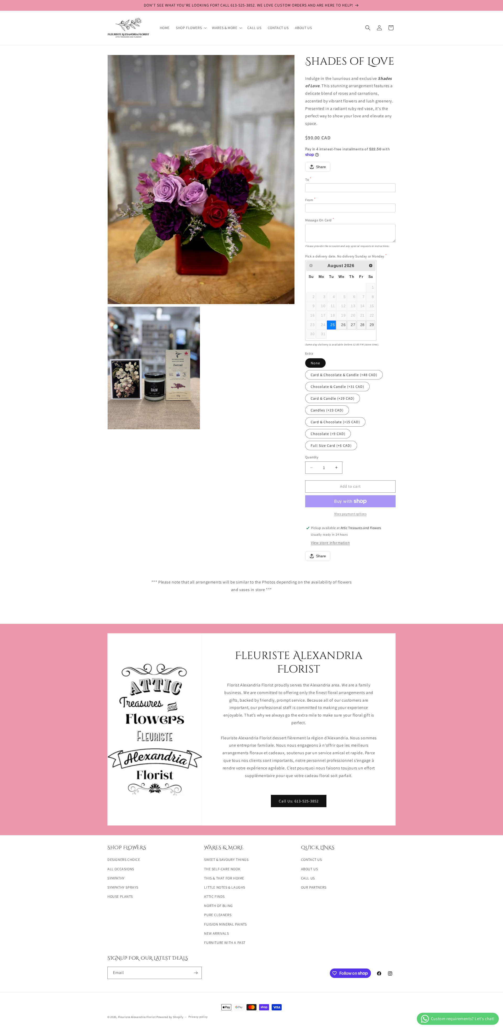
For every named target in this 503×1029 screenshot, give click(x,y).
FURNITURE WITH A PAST (224, 942)
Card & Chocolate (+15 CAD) (335, 422)
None (315, 363)
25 (332, 325)
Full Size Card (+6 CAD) (331, 445)
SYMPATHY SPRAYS (122, 887)
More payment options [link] (350, 514)
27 (353, 325)
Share (321, 167)
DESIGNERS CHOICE (123, 859)
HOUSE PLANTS (120, 896)
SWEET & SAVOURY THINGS (226, 859)
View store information (330, 542)
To (308, 179)
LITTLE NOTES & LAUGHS (224, 887)
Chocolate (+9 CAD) (328, 433)
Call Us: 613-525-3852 (299, 801)
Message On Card (319, 220)
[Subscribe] (195, 973)
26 (343, 325)
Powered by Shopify (169, 1017)
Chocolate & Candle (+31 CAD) (337, 386)
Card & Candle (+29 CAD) (332, 398)
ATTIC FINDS (214, 896)
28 (362, 325)
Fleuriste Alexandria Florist (137, 1017)
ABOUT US (309, 869)
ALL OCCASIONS (120, 869)
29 (372, 325)
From (310, 200)
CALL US (308, 878)
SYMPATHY (116, 878)
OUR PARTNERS (313, 887)
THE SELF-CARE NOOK (222, 869)
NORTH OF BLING (218, 905)
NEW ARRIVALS (216, 933)
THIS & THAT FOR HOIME (224, 878)
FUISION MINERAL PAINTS (225, 924)
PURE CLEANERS (217, 914)
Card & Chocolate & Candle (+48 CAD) (344, 374)
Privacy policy (198, 1017)
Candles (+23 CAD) (327, 410)
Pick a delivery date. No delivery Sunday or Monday (345, 256)
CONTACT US (311, 859)
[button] (191, 27)
